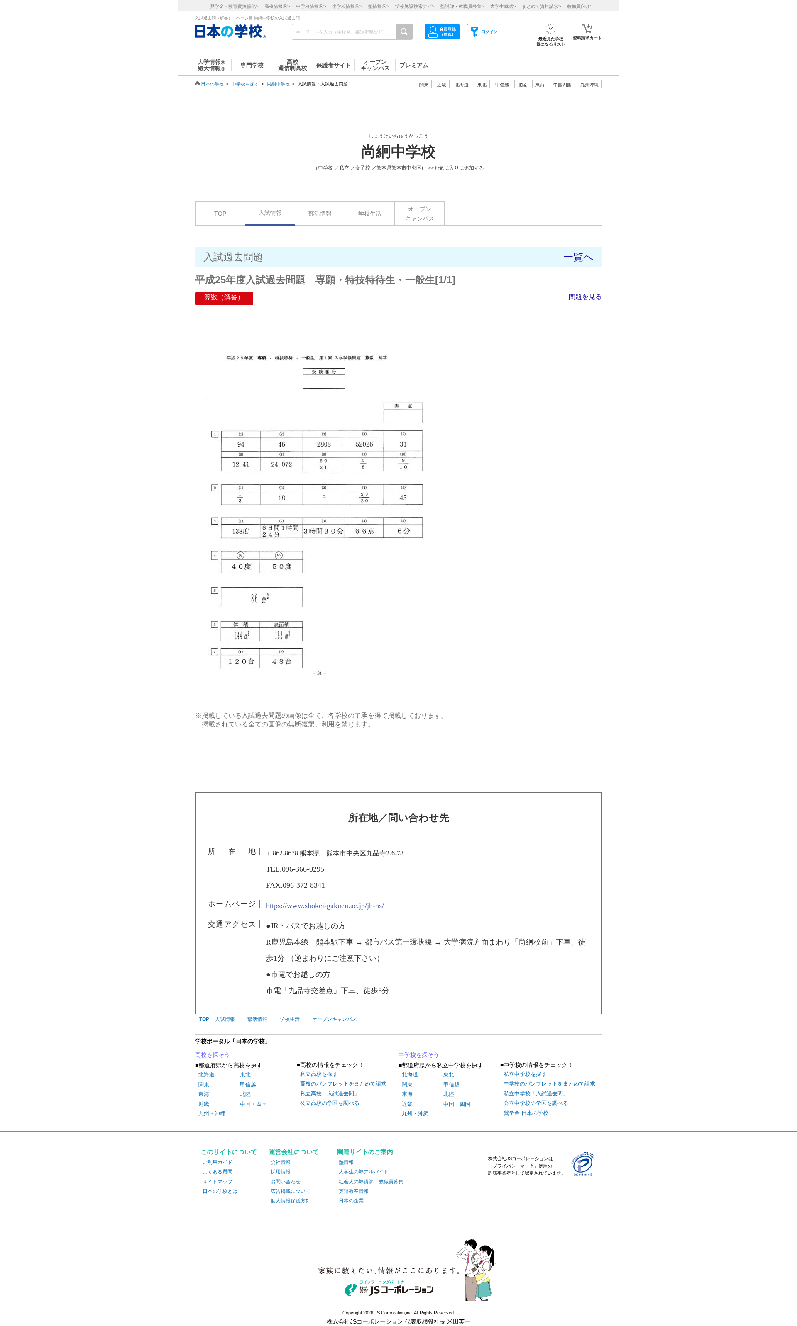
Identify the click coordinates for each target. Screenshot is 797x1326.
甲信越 (248, 1084)
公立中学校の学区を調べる (536, 1103)
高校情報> (277, 6)
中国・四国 (253, 1104)
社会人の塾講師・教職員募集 (371, 1182)
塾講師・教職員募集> (462, 6)
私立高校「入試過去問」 (329, 1093)
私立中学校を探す (525, 1074)
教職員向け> (579, 6)
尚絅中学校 (278, 83)
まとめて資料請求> (541, 6)
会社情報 (281, 1162)
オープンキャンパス (419, 213)
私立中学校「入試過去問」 (536, 1093)
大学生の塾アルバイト (364, 1172)
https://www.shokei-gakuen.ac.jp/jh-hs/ (325, 905)
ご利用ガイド (217, 1162)
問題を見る (585, 296)
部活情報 (320, 213)
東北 (245, 1074)
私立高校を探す (319, 1074)
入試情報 (270, 212)
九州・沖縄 (211, 1113)
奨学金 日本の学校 (526, 1113)
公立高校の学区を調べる (329, 1103)
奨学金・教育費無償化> (234, 6)
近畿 (203, 1104)
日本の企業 (351, 1201)
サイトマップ (217, 1182)
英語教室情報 (354, 1191)
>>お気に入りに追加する (456, 168)
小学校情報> (347, 6)
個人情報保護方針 (290, 1201)
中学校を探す (245, 83)
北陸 (245, 1094)
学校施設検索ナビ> (414, 6)
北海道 (462, 84)
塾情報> (378, 6)
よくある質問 (217, 1172)
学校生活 (369, 213)
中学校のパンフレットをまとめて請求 (549, 1084)
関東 (203, 1084)
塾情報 (346, 1162)
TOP (220, 213)
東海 (203, 1094)
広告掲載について (290, 1191)
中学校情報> (311, 6)
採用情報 (281, 1172)
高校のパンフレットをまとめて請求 (343, 1084)
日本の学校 (212, 83)
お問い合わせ (286, 1182)
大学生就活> (503, 6)
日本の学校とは (220, 1191)
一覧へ (578, 257)
